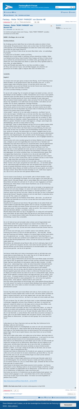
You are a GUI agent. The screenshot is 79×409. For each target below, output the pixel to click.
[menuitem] (14, 12)
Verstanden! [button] (68, 405)
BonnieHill (58, 25)
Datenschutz (72, 397)
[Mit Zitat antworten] (51, 26)
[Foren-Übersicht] (11, 6)
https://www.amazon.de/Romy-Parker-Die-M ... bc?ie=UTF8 (20, 381)
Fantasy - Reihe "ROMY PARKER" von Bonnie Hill (24, 19)
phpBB (34, 400)
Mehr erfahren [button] (13, 406)
